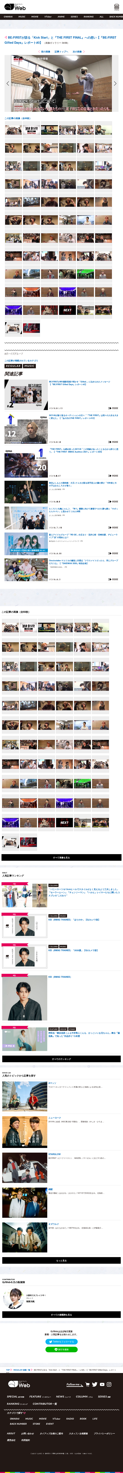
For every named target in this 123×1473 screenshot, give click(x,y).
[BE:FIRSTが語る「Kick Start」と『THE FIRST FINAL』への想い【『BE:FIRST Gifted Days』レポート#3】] (13, 129)
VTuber (48, 17)
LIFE (95, 1419)
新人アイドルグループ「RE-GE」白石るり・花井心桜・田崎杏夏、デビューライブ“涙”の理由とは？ (83, 536)
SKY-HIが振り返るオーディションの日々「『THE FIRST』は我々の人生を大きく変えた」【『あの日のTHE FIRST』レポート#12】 (83, 416)
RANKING (89, 17)
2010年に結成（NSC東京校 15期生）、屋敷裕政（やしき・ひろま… (76, 1121)
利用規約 (25, 1440)
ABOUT (11, 1434)
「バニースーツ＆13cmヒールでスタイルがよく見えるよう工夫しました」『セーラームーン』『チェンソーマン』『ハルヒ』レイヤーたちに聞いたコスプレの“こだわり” (84, 892)
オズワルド (53, 1223)
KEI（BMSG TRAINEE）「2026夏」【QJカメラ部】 (73, 950)
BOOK (83, 1419)
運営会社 (11, 1440)
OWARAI (8, 17)
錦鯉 (50, 1189)
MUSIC (21, 17)
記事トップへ (61, 51)
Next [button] (115, 1298)
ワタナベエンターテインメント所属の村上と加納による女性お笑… (75, 1086)
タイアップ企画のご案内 (51, 1434)
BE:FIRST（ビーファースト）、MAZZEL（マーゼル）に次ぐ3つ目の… (77, 1158)
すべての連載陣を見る (61, 1314)
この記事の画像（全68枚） (18, 118)
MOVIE (34, 17)
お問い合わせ (27, 1434)
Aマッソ (52, 1082)
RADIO (70, 1419)
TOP (8, 1370)
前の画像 (45, 51)
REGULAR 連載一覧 (22, 1370)
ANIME (61, 17)
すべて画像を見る (61, 857)
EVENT (50, 1424)
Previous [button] (5, 1298)
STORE (36, 1424)
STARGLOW (54, 1154)
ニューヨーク (54, 1117)
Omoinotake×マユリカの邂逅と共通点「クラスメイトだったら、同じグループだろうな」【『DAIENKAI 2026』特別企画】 (83, 562)
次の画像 (77, 51)
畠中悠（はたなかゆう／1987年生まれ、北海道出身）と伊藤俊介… (75, 1227)
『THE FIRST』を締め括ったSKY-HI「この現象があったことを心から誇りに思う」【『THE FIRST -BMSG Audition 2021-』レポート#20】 (83, 450)
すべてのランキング (61, 1058)
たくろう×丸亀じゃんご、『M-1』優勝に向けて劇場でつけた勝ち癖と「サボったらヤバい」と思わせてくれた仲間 (83, 510)
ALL (102, 17)
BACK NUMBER (18, 1424)
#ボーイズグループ (13, 353)
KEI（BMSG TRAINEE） (60, 976)
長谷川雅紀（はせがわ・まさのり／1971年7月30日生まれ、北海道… (76, 1193)
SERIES (74, 17)
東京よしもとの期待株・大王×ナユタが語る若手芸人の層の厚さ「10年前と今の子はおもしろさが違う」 (83, 484)
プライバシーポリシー (104, 1434)
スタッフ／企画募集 (78, 1434)
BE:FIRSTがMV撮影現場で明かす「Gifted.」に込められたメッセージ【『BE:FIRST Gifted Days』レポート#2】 (79, 383)
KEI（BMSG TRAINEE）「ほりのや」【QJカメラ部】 (74, 919)
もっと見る (61, 1260)
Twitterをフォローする (63, 1341)
